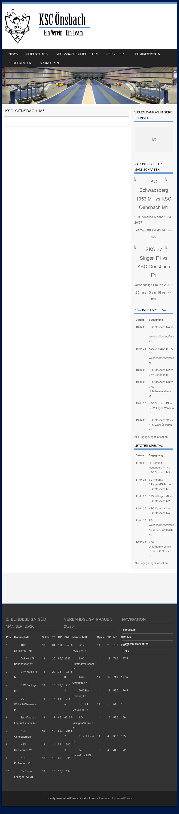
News (13, 54)
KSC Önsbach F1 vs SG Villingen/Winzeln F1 (161, 407)
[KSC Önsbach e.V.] (46, 26)
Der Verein (115, 54)
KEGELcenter (20, 63)
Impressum (129, 629)
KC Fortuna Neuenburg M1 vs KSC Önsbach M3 (159, 467)
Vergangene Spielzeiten (77, 54)
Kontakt (126, 636)
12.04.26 (141, 508)
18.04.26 (141, 327)
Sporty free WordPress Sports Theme (72, 798)
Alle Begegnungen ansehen (151, 436)
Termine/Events (146, 54)
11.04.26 (141, 463)
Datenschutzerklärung (135, 643)
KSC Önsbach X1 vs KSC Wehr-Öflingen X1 (161, 424)
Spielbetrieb (37, 54)
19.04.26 (141, 382)
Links (125, 651)
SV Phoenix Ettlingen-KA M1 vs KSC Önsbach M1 (160, 484)
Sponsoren (49, 63)
